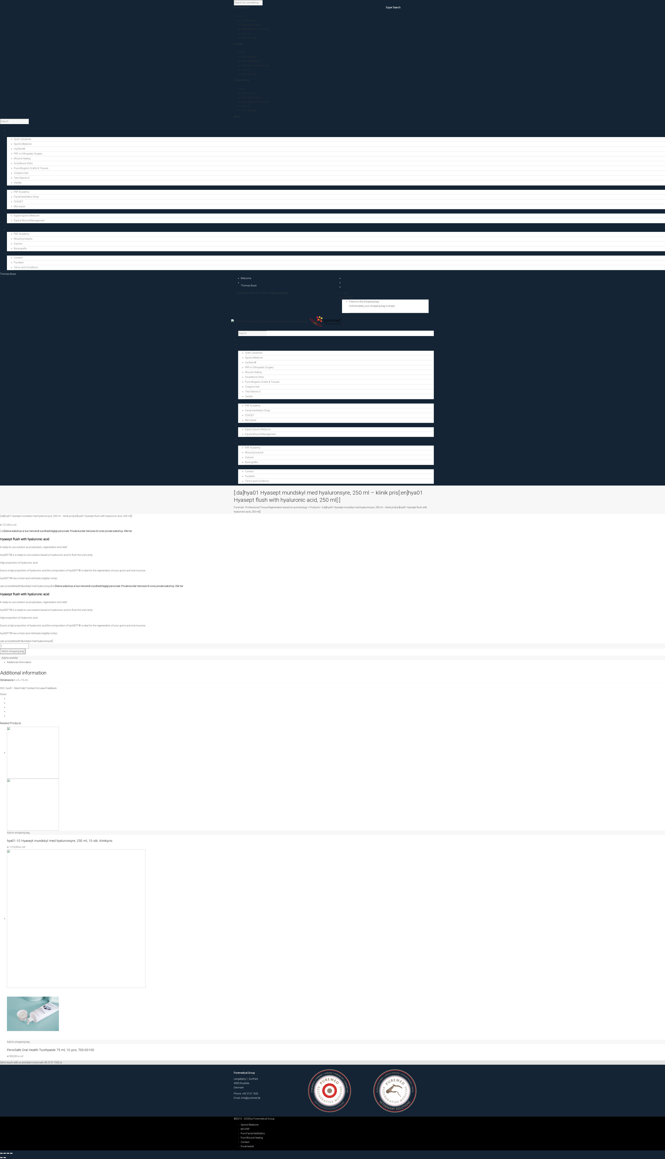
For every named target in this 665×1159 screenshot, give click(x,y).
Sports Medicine (23, 144)
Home (241, 339)
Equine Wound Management (29, 220)
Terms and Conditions (26, 267)
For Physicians (249, 20)
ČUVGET (18, 201)
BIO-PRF (245, 1129)
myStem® (19, 148)
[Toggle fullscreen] (4, 1153)
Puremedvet (247, 1146)
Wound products (23, 238)
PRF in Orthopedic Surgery (28, 153)
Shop (241, 443)
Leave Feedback (48, 688)
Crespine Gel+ (21, 173)
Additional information (19, 662)
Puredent (19, 262)
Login (345, 293)
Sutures (18, 243)
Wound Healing (22, 158)
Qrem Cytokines (22, 139)
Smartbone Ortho (23, 163)
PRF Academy (21, 192)
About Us (243, 467)
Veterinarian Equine (251, 24)
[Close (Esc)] (11, 1153)
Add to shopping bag (12, 651)
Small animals (246, 439)
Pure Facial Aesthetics (253, 1133)
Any (243, 16)
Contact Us (33, 688)
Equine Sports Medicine (26, 215)
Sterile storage (248, 37)
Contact (18, 257)
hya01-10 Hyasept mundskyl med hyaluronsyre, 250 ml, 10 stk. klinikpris (59, 841)
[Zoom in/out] (1, 1153)
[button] (18, 832)
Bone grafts (20, 248)
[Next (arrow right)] (4, 1157)
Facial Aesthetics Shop (26, 196)
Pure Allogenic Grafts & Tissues (31, 168)
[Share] (8, 1153)
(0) (347, 297)
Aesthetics (244, 401)
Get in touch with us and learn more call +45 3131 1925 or (31, 1062)
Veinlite (17, 182)
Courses (245, 33)
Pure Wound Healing (252, 1137)
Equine (241, 425)
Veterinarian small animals (255, 29)
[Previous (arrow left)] (1, 1157)
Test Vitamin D (21, 177)
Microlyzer (19, 206)
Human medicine (247, 348)
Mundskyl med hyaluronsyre (36, 586)
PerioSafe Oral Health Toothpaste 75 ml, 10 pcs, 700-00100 (50, 1050)
